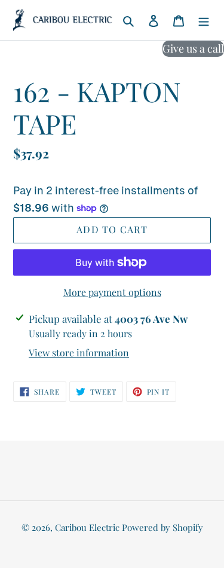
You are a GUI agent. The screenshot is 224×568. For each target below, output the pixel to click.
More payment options (112, 292)
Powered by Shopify (162, 527)
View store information (79, 352)
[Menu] (203, 20)
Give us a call (193, 48)
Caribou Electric (87, 527)
